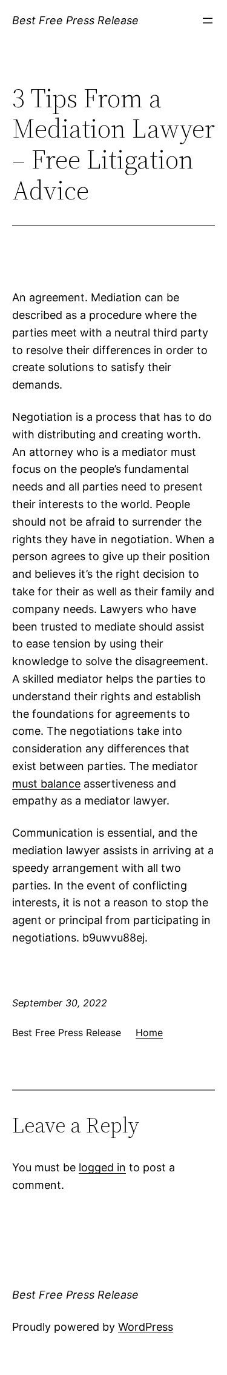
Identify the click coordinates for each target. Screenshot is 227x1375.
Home (149, 1032)
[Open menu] (207, 20)
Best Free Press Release (75, 20)
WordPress (145, 1326)
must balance (46, 783)
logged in (102, 1167)
